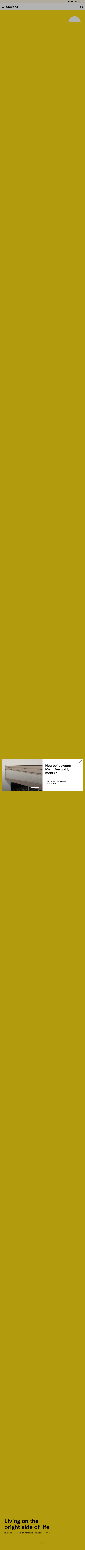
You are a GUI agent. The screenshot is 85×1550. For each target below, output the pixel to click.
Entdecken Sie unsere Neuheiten (56, 783)
